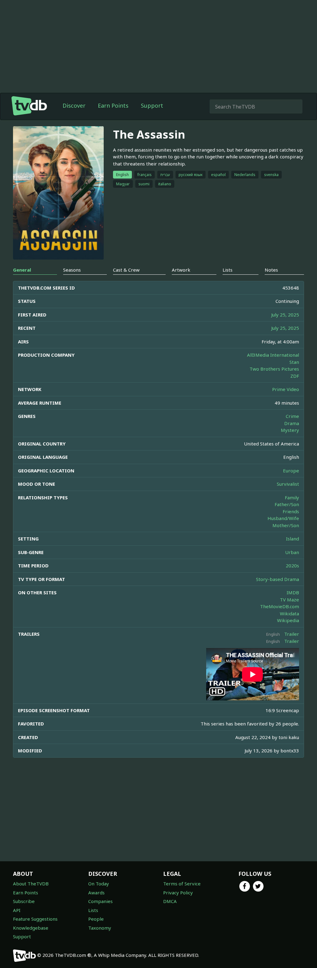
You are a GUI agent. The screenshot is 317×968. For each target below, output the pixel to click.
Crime (292, 416)
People (96, 919)
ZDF (294, 376)
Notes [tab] (271, 270)
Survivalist (288, 484)
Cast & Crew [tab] (126, 270)
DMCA (170, 901)
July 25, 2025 (285, 315)
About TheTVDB (31, 883)
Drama (291, 423)
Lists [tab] (227, 270)
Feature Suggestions (35, 919)
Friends (291, 511)
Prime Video (285, 389)
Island (292, 539)
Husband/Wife (283, 518)
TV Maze (289, 599)
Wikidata (289, 613)
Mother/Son (285, 525)
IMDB (293, 592)
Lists (93, 910)
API (16, 910)
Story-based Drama (277, 579)
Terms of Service (182, 883)
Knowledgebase (30, 928)
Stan (294, 362)
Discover (74, 105)
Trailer (291, 634)
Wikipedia (288, 620)
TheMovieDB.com (279, 606)
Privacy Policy (178, 892)
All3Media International (273, 355)
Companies (100, 901)
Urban (292, 552)
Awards (96, 892)
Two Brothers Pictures (274, 369)
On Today (98, 883)
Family (292, 497)
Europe (291, 470)
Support (152, 105)
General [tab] (22, 270)
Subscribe (24, 901)
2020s (292, 565)
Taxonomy (99, 928)
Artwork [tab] (181, 270)
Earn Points (113, 105)
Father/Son (287, 504)
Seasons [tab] (72, 270)
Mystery (290, 430)
